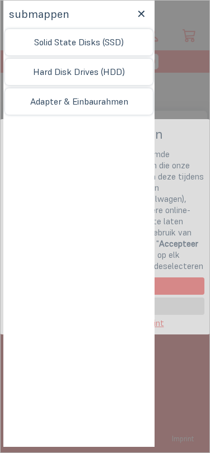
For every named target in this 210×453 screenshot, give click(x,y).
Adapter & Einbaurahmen (79, 101)
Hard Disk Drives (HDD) (79, 71)
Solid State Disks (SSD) (79, 42)
